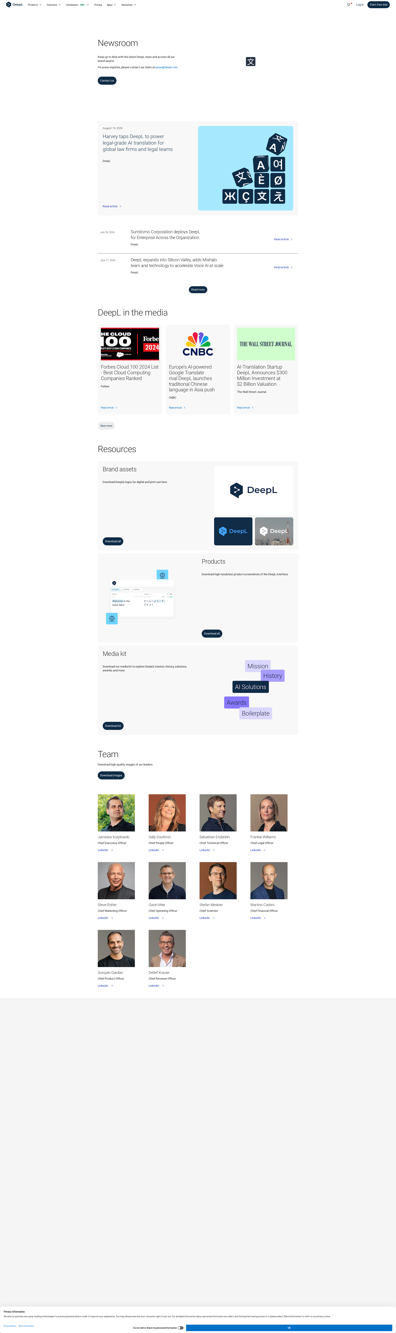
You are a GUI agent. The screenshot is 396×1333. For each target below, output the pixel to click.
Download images (111, 775)
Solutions (52, 4)
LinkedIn (103, 850)
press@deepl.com (167, 67)
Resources (127, 4)
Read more (198, 289)
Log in (360, 4)
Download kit (113, 726)
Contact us (107, 80)
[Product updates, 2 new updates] (349, 5)
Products (33, 4)
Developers (75, 4)
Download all (113, 541)
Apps (109, 4)
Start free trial (378, 4)
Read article (110, 206)
